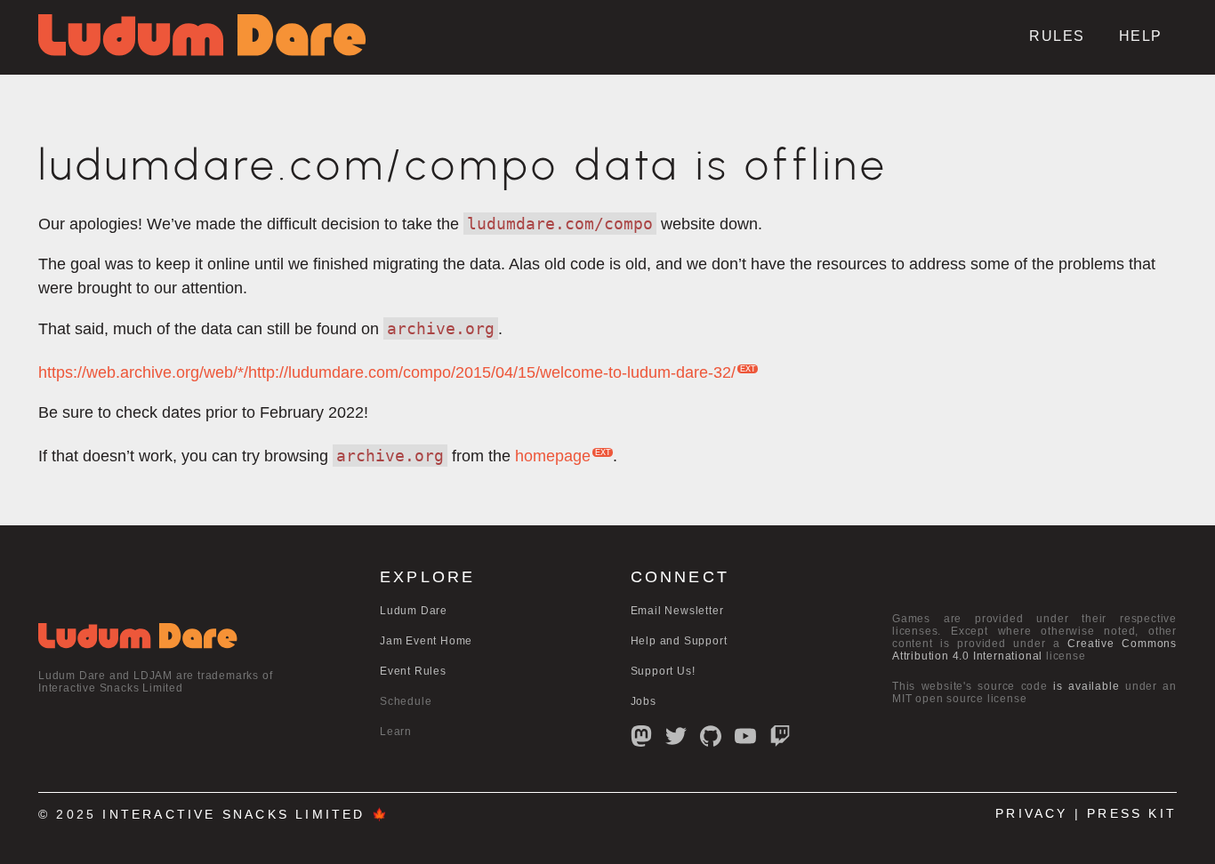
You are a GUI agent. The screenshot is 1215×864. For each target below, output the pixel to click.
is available (1086, 686)
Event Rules (413, 671)
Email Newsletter (677, 610)
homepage (553, 456)
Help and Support (679, 641)
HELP (1141, 36)
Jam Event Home (426, 641)
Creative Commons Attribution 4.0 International (1034, 649)
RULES (1057, 36)
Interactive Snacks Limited (233, 814)
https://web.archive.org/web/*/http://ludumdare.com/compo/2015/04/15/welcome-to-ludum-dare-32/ (387, 372)
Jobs (643, 701)
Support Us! (663, 671)
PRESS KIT (1132, 813)
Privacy (1031, 813)
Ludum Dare (413, 610)
